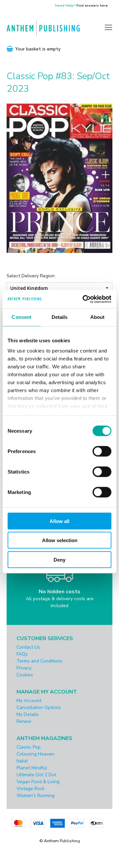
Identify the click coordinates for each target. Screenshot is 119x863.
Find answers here (92, 5)
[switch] (102, 451)
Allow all (59, 521)
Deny (59, 559)
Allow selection (59, 540)
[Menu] (108, 27)
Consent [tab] (21, 317)
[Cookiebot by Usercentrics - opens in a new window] (84, 299)
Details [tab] (60, 317)
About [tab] (97, 317)
